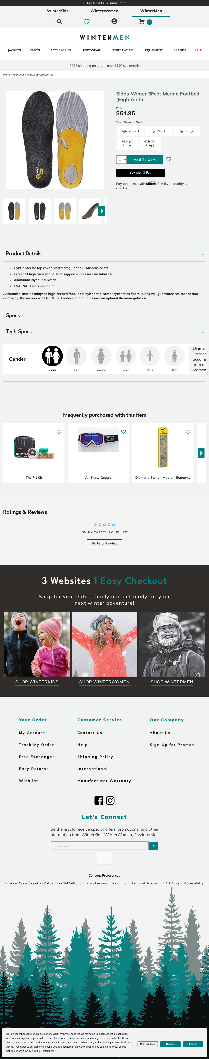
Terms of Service (144, 883)
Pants (35, 50)
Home (7, 74)
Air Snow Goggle (98, 477)
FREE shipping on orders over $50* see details (105, 66)
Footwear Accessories (40, 74)
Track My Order (36, 744)
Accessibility (194, 883)
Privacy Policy (16, 883)
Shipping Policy (95, 756)
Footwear (91, 50)
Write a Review (104, 543)
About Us (160, 732)
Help (82, 744)
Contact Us (89, 732)
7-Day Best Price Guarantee (105, 2)
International (92, 768)
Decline (170, 1044)
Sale (198, 50)
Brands (179, 50)
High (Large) (187, 131)
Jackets (14, 50)
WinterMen (151, 10)
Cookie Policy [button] (86, 1046)
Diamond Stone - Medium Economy (163, 477)
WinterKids (57, 10)
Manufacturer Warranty (104, 780)
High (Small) (158, 131)
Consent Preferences (104, 875)
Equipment (154, 50)
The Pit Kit (34, 477)
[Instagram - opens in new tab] (110, 800)
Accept (193, 1044)
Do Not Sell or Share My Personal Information (92, 883)
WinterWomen (104, 10)
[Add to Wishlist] (169, 159)
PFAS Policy (170, 883)
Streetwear (122, 50)
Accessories (60, 50)
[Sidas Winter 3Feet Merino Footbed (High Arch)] (14, 209)
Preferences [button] (48, 1051)
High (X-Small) (130, 131)
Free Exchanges (37, 756)
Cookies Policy (42, 883)
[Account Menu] (114, 21)
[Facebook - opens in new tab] (98, 800)
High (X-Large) (127, 143)
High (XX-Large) (150, 143)
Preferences (147, 1044)
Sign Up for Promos (172, 744)
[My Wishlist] (86, 21)
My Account (32, 732)
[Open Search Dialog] (59, 21)
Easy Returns (34, 768)
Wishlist (28, 780)
